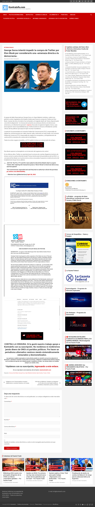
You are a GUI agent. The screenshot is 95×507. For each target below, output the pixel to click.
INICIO (5, 14)
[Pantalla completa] (89, 358)
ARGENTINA (75, 465)
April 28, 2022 (31, 174)
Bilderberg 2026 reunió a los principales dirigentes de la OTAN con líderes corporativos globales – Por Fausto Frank (12, 476)
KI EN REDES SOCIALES (23, 18)
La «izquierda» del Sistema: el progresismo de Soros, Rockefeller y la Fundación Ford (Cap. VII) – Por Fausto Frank (78, 82)
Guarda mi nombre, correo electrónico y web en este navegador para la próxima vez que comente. (29, 443)
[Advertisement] (47, 31)
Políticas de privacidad (22, 504)
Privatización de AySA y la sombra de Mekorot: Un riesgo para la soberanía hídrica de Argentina (82, 475)
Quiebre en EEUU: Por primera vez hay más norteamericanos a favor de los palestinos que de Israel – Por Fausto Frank (36, 475)
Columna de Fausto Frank (10, 467)
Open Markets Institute (30, 373)
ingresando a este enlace (46, 366)
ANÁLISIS (72, 14)
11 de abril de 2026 (7, 482)
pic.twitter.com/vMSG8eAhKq (16, 171)
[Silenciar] (87, 358)
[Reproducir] (67, 358)
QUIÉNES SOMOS (74, 18)
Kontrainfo (13, 504)
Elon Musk (15, 373)
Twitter (48, 373)
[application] (78, 352)
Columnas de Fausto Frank (12, 456)
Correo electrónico (10, 426)
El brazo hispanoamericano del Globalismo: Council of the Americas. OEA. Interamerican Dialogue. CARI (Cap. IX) (78, 92)
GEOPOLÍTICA (29, 14)
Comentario (8, 401)
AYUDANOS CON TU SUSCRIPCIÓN (58, 18)
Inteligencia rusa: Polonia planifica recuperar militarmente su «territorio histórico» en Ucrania (17, 382)
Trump (44, 373)
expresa (29, 125)
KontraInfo (16, 58)
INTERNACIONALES (9, 47)
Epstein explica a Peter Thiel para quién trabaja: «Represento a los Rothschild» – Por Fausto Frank (58, 476)
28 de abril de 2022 (8, 58)
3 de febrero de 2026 (54, 482)
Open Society (40, 373)
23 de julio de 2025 (76, 480)
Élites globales (8, 469)
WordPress (55, 504)
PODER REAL (64, 14)
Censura (11, 373)
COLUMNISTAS (53, 14)
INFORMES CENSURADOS (39, 18)
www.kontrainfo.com (45, 370)
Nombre (7, 419)
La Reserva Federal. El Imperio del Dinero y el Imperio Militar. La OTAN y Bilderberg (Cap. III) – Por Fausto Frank (78, 63)
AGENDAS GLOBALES (41, 14)
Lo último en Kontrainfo (33, 469)
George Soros (22, 373)
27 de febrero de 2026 (31, 480)
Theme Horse (38, 504)
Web (5, 433)
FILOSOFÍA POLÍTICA (9, 18)
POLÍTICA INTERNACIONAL (16, 14)
